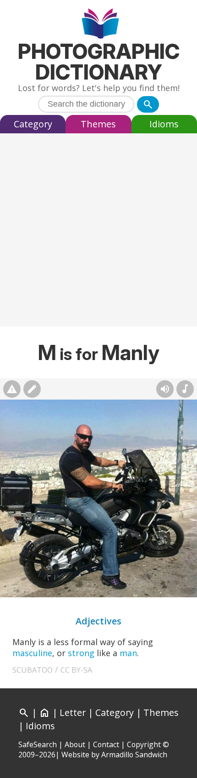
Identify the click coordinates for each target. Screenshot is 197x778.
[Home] (99, 24)
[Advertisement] (98, 232)
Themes (98, 124)
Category (33, 124)
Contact (106, 744)
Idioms (164, 124)
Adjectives (98, 621)
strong (81, 652)
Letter (73, 712)
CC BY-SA (76, 670)
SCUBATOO (32, 670)
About (75, 744)
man (128, 652)
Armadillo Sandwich (134, 754)
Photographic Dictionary (99, 62)
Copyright (144, 744)
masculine (32, 652)
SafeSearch (37, 744)
